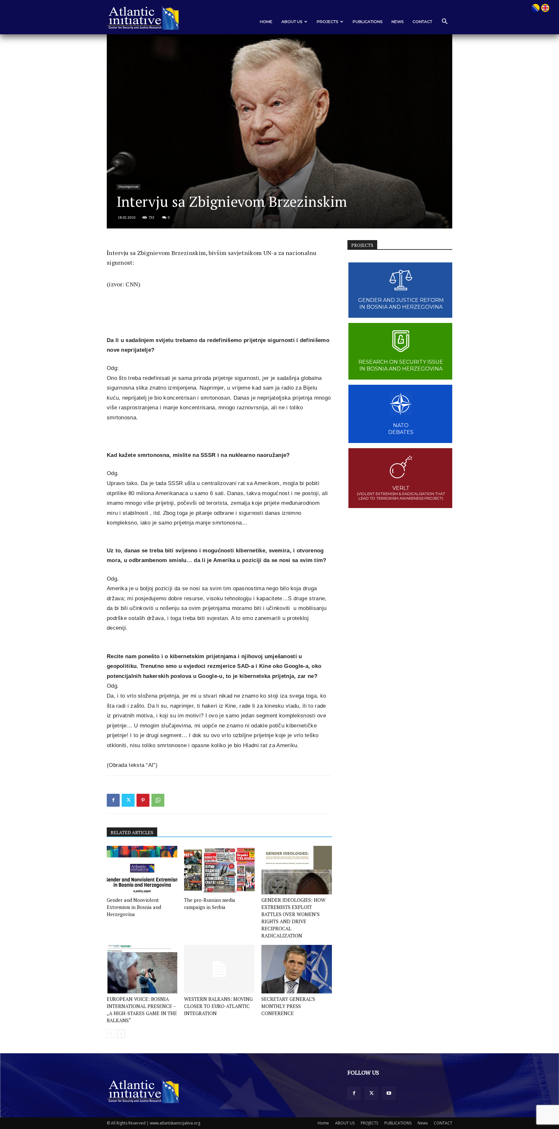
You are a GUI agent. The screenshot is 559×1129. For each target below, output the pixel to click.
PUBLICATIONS (367, 21)
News (397, 21)
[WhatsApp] (157, 800)
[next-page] (121, 1034)
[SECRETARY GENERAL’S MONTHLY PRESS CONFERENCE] (296, 969)
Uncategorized (128, 186)
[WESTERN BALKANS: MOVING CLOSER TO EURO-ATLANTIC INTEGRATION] (219, 969)
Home (266, 21)
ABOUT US (291, 21)
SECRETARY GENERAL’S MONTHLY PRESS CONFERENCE (288, 1006)
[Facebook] (113, 800)
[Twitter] (128, 800)
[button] (444, 22)
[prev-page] (111, 1034)
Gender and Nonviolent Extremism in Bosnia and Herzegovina (134, 907)
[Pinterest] (143, 800)
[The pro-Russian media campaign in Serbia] (219, 870)
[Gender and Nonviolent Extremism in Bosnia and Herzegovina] (142, 870)
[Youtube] (388, 1093)
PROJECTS (327, 21)
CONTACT (422, 21)
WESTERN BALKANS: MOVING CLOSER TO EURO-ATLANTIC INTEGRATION (218, 1006)
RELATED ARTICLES (132, 832)
